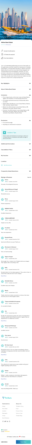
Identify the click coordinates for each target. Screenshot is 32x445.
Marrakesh (4, 413)
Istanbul (4, 411)
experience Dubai (5, 77)
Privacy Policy (19, 411)
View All (29, 177)
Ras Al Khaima (5, 418)
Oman (3, 415)
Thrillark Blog (19, 415)
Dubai (3, 406)
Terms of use (19, 413)
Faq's (17, 408)
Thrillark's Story (20, 406)
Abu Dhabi (4, 408)
